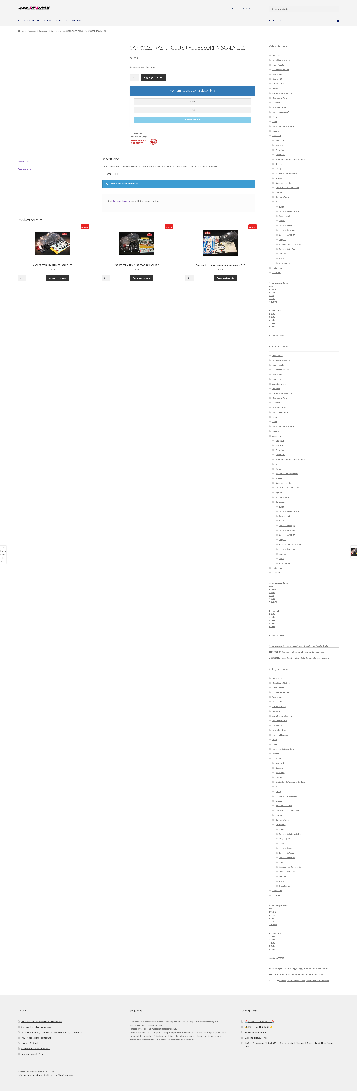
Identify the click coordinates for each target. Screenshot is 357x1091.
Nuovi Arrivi (277, 55)
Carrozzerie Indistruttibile (290, 211)
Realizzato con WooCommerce (58, 1075)
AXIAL (271, 295)
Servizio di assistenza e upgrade (36, 1026)
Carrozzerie (44, 31)
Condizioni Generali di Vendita (35, 1048)
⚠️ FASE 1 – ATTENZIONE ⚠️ (258, 1026)
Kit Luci (279, 164)
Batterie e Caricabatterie (283, 126)
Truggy (300, 646)
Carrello (235, 9)
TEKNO (272, 298)
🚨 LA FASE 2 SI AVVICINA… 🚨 (259, 1021)
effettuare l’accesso (121, 201)
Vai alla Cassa (248, 9)
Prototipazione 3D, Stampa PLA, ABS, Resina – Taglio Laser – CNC (52, 1032)
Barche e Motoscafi (280, 112)
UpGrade (276, 88)
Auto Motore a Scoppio (282, 93)
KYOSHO (273, 289)
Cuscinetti (280, 154)
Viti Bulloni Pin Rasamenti (287, 173)
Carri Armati (277, 102)
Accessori (32, 31)
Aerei (274, 121)
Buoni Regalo (278, 65)
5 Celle (272, 323)
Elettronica (277, 268)
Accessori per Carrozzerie (290, 244)
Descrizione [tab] (23, 161)
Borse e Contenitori (284, 183)
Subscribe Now (192, 119)
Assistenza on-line (280, 69)
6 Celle (272, 326)
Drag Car (282, 239)
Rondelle (279, 145)
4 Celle (272, 320)
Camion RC (277, 79)
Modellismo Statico (281, 60)
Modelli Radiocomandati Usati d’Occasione (41, 1021)
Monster (282, 253)
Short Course (284, 263)
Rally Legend (56, 31)
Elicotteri (276, 272)
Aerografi (280, 140)
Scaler (281, 258)
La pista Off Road (29, 1043)
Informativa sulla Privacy (33, 1053)
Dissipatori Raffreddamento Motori (291, 159)
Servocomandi (318, 652)
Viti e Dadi (280, 150)
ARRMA (272, 292)
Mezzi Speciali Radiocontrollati (36, 1037)
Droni (274, 117)
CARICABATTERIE (276, 335)
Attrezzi (279, 178)
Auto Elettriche (279, 83)
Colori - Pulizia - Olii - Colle (287, 187)
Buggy (281, 206)
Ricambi (276, 131)
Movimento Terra (279, 98)
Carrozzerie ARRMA (287, 235)
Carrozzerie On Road (287, 249)
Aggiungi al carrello (153, 77)
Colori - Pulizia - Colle (296, 658)
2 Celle (272, 314)
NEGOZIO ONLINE (26, 20)
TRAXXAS (273, 302)
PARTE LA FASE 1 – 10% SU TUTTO (261, 1032)
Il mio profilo (223, 9)
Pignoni (279, 192)
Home (23, 31)
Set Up (278, 168)
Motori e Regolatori (303, 652)
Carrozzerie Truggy (287, 230)
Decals (282, 220)
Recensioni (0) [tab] (24, 169)
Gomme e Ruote (282, 197)
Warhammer (277, 74)
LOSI (271, 286)
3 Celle (272, 317)
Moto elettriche (279, 107)
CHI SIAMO (77, 20)
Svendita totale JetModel (257, 1037)
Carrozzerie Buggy (287, 225)
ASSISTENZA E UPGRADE (55, 20)
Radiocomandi (288, 652)
